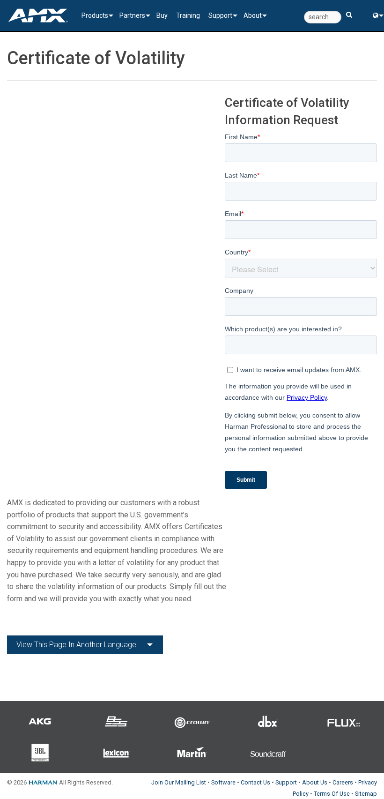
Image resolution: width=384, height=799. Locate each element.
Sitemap (366, 793)
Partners (132, 15)
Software (223, 782)
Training (188, 15)
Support (220, 15)
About (253, 15)
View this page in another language (76, 644)
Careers (342, 782)
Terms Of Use (332, 793)
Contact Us (255, 782)
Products (94, 15)
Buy (162, 15)
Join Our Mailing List (178, 782)
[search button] (349, 10)
